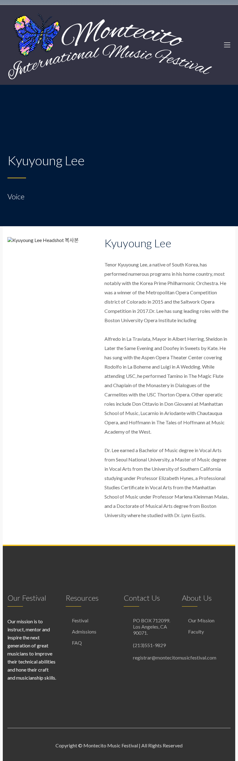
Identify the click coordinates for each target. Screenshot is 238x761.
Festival (80, 620)
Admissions (84, 631)
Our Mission (201, 620)
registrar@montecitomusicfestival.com (174, 657)
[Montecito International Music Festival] (109, 45)
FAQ (77, 643)
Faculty (196, 631)
